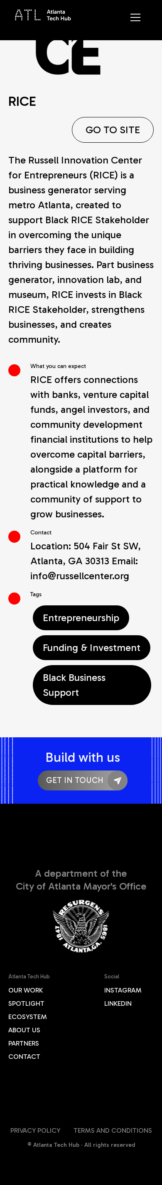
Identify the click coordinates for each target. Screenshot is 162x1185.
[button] (138, 24)
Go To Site (113, 130)
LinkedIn (118, 1003)
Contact (24, 1057)
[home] (43, 14)
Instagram (123, 990)
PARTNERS (23, 1043)
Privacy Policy (35, 1130)
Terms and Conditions (113, 1130)
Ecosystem (27, 1017)
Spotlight (26, 1003)
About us (24, 1030)
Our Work (25, 990)
